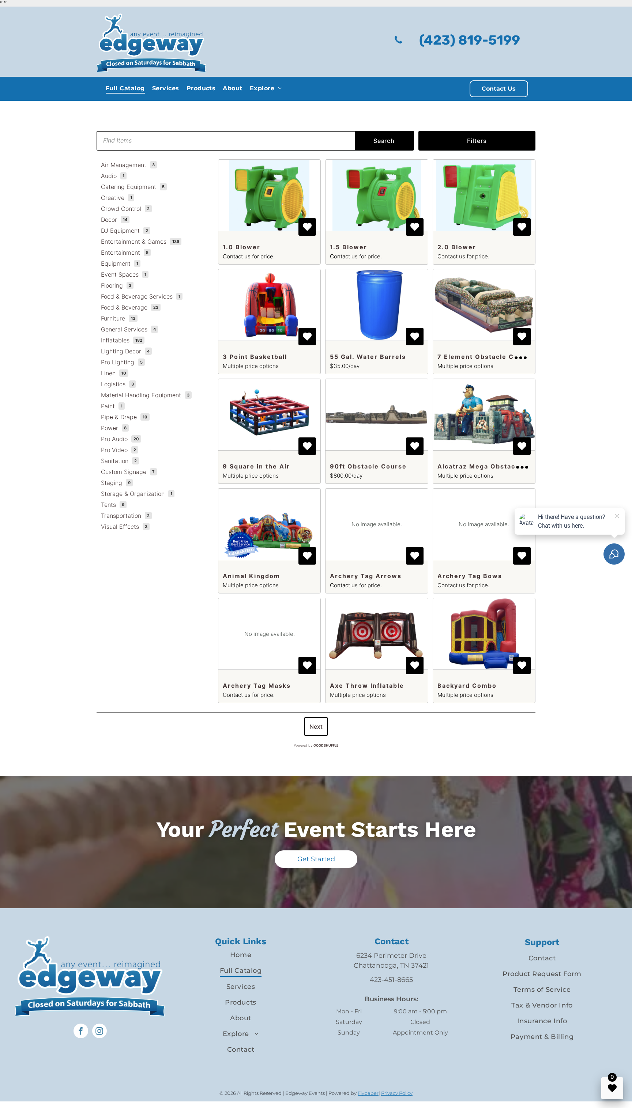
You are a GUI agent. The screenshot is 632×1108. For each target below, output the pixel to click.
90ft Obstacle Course (368, 466)
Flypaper (368, 1093)
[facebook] (81, 1032)
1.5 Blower (348, 247)
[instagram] (99, 1032)
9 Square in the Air (256, 466)
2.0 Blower (456, 247)
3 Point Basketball (255, 356)
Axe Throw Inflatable (367, 685)
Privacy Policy (397, 1093)
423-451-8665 (391, 980)
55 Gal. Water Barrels (368, 356)
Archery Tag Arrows (366, 576)
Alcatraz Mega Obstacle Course (493, 466)
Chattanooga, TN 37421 (391, 965)
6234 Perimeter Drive (391, 956)
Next (316, 726)
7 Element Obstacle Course (485, 356)
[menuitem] (125, 88)
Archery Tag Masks (257, 685)
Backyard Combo (467, 685)
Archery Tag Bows (469, 576)
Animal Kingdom (251, 576)
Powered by (316, 745)
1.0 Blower (241, 247)
